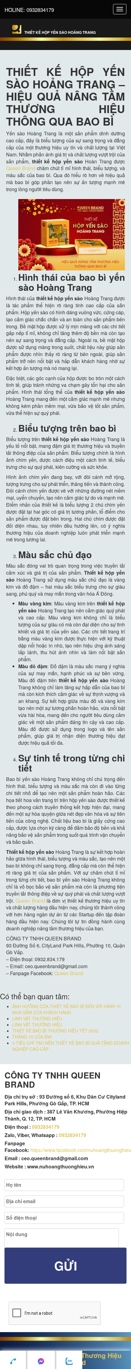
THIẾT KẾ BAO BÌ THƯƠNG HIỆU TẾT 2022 (55, 1031)
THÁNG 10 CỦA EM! (32, 1037)
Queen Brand (20, 168)
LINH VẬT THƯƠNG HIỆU (37, 1018)
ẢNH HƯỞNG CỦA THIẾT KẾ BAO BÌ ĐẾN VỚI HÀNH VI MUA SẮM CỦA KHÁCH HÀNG (66, 1009)
